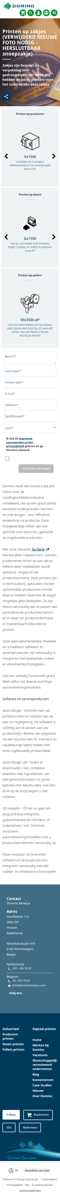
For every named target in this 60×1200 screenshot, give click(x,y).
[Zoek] (30, 12)
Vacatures (40, 1055)
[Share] (6, 96)
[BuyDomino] (23, 12)
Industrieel (10, 1029)
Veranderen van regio (37, 1170)
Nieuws (38, 1091)
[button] (6, 156)
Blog (35, 1074)
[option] (30, 154)
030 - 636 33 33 (22, 968)
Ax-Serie (38, 549)
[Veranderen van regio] (46, 12)
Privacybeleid (14, 1185)
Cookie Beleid (49, 1179)
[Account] (38, 12)
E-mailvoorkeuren (42, 1185)
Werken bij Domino (40, 1047)
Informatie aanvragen (36, 468)
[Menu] (54, 12)
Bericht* (10, 356)
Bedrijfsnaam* (15, 416)
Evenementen (43, 1080)
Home (37, 1040)
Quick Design (11, 710)
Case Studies (42, 1085)
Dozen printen (13, 1044)
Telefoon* (12, 405)
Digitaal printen (44, 1029)
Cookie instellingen (30, 1190)
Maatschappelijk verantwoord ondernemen (44, 1064)
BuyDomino (41, 1115)
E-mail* (10, 394)
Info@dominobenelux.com (29, 985)
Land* (9, 428)
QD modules (11, 808)
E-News (11, 1115)
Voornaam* (13, 371)
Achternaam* (14, 382)
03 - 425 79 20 (21, 980)
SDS (9, 1127)
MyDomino (30, 1127)
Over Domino (42, 1096)
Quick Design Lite (14, 762)
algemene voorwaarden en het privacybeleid (19, 442)
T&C (27, 1185)
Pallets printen (13, 1049)
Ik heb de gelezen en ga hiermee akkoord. (24, 444)
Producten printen (10, 1036)
